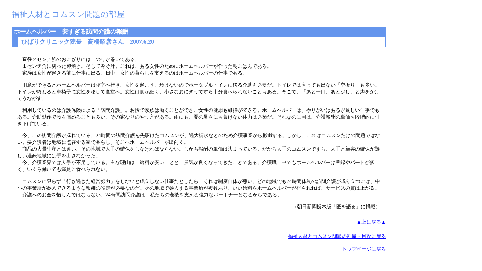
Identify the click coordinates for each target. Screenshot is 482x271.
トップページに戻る (364, 249)
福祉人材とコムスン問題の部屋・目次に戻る (337, 236)
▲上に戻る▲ (371, 222)
